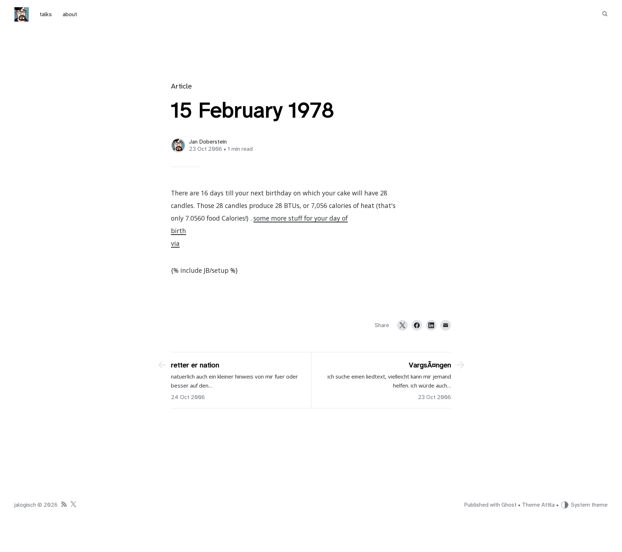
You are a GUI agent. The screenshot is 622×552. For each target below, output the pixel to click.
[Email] (445, 325)
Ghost (509, 504)
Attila (548, 504)
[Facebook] (416, 325)
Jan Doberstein (208, 141)
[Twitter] (402, 325)
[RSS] (64, 505)
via (175, 243)
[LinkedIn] (431, 325)
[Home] (21, 14)
